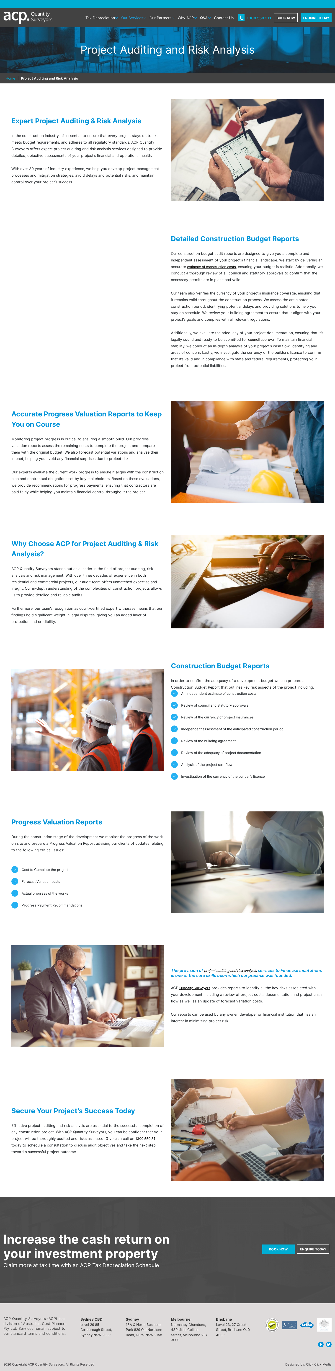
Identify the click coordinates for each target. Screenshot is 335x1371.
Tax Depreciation (100, 17)
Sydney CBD (91, 1319)
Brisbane (224, 1319)
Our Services (132, 17)
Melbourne (181, 1319)
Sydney (132, 1319)
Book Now (278, 1249)
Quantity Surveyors (194, 988)
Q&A (204, 17)
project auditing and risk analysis (230, 970)
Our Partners (160, 17)
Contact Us (224, 17)
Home (10, 78)
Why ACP (186, 17)
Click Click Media (319, 1364)
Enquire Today (313, 1249)
